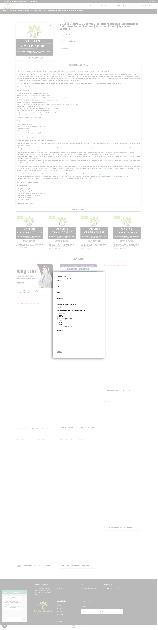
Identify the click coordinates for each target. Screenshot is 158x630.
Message (60, 330)
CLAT (60, 315)
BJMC (61, 324)
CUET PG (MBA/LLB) (65, 319)
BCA (60, 322)
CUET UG (62, 313)
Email (59, 292)
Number (60, 298)
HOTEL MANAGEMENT (66, 326)
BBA (60, 320)
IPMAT (61, 317)
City (58, 286)
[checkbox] (57, 313)
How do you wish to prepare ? (66, 304)
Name (59, 280)
